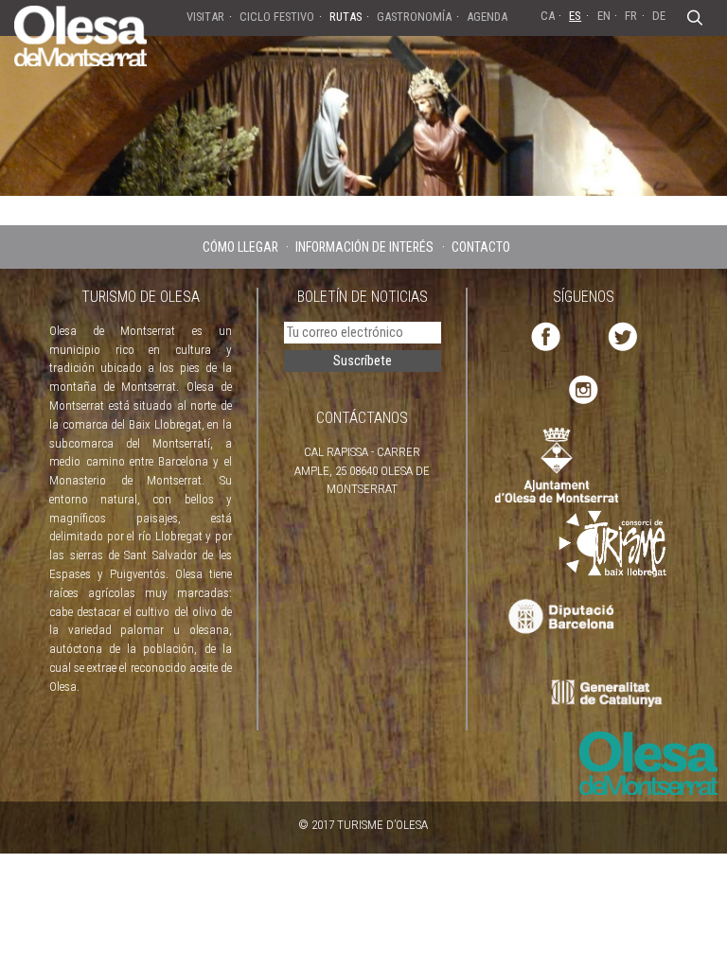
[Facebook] (545, 335)
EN (604, 16)
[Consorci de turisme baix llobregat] (613, 543)
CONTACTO (481, 247)
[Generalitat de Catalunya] (611, 693)
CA (548, 16)
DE (658, 16)
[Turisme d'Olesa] (80, 35)
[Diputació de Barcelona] (559, 617)
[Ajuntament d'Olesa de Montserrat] (556, 464)
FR (631, 16)
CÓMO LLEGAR (240, 247)
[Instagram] (583, 388)
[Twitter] (622, 335)
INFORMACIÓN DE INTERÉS (364, 247)
